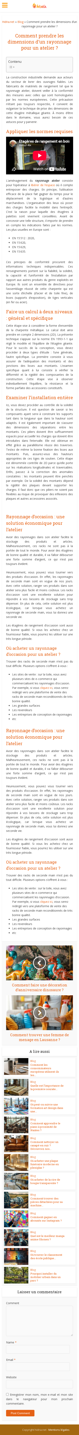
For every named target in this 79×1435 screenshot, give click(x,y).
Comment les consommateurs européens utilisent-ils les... (44, 1070)
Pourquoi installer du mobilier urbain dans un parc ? (45, 1277)
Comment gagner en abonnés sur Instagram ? (46, 1218)
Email (11, 1360)
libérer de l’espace (43, 185)
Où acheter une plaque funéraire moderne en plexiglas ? (44, 1164)
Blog (20, 22)
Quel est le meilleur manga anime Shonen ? (47, 1237)
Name (11, 1342)
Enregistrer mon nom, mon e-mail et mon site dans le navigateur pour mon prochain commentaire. (39, 1399)
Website (11, 1377)
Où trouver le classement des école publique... (46, 1256)
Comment (12, 1303)
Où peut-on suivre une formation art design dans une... (46, 1108)
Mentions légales (58, 1430)
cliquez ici (46, 688)
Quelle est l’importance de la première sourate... (47, 1087)
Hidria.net (8, 22)
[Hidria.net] (40, 4)
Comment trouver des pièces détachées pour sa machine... (46, 1202)
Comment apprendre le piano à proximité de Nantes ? (45, 1126)
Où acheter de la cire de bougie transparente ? (45, 1181)
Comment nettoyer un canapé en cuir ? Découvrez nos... (44, 1145)
